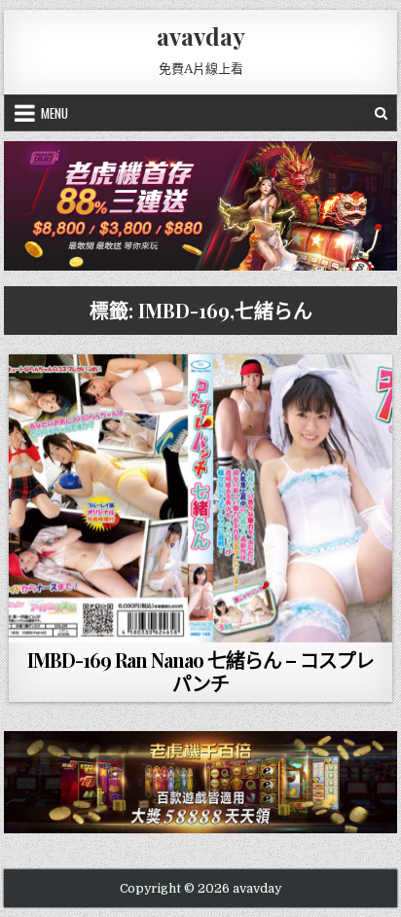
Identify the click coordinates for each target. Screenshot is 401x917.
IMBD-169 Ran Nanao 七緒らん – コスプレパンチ (200, 671)
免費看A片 (205, 620)
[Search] (381, 112)
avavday (201, 36)
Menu (54, 113)
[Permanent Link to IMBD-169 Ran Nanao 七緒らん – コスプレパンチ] (200, 498)
